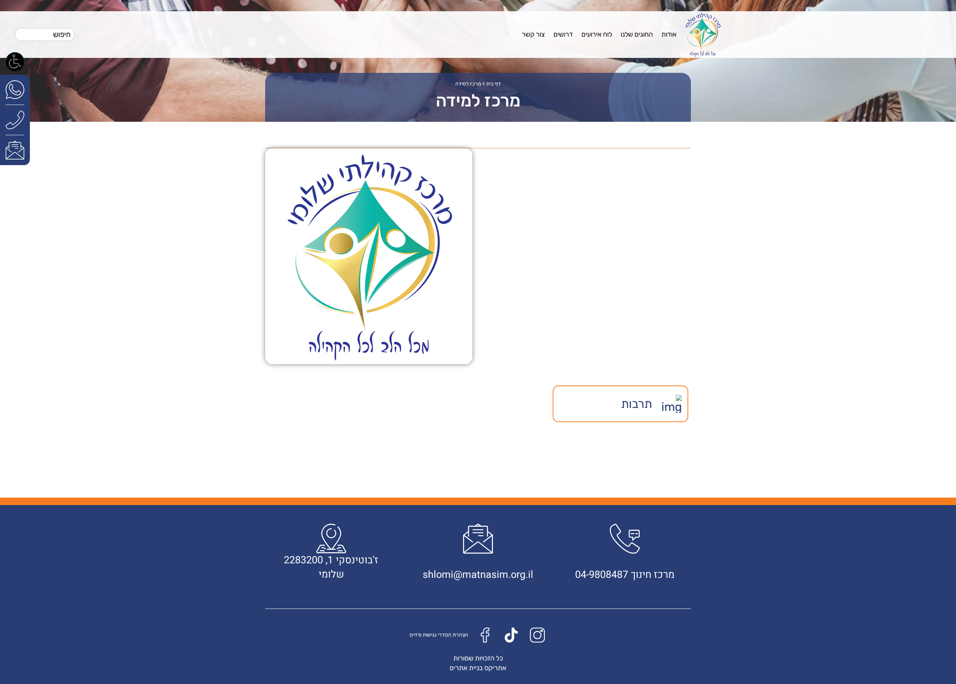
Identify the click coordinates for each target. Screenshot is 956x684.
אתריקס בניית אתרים (478, 668)
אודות (669, 34)
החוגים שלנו (637, 34)
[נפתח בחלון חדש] (15, 89)
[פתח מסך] (15, 61)
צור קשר (533, 34)
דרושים (563, 34)
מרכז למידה (468, 84)
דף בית (493, 84)
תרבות (636, 404)
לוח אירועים (596, 34)
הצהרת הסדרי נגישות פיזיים (439, 635)
